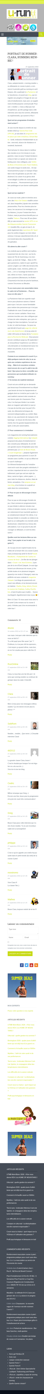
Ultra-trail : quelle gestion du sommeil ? (22, 1036)
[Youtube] (31, 965)
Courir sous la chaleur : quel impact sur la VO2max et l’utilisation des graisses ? (22, 1088)
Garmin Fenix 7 (14, 1363)
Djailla (19, 586)
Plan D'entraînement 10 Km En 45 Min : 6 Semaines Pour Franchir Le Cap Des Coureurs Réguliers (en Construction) (22, 1279)
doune (11, 628)
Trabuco (16, 218)
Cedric (11, 783)
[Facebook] (22, 965)
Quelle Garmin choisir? (17, 1383)
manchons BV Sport (30, 230)
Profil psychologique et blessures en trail (21, 1239)
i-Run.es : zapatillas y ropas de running (23, 1375)
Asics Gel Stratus (21, 200)
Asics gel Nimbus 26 (16, 1354)
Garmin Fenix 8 (14, 1366)
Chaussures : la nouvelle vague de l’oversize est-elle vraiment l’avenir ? (20, 1306)
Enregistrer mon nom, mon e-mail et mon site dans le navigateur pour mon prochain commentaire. (22, 947)
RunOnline (13, 664)
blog (29, 95)
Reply (10, 655)
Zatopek (34, 438)
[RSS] (36, 965)
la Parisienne (31, 92)
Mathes (11, 899)
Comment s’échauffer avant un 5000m (22, 1048)
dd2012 (11, 750)
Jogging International (21, 438)
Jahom (29, 586)
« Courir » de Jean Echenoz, (22, 562)
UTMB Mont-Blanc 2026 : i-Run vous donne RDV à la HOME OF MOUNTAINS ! (21, 1028)
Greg (24, 586)
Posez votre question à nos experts (20, 1011)
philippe (11, 843)
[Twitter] (26, 965)
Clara (10, 694)
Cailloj (27, 589)
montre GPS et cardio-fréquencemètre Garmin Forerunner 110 (23, 224)
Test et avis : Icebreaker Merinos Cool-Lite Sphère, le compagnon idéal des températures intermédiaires (21, 1064)
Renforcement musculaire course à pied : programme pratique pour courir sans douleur (22, 1257)
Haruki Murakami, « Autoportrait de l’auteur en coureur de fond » (22, 556)
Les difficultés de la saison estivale (20, 1072)
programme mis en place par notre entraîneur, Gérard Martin (23, 136)
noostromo (13, 872)
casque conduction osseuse (19, 1360)
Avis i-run (12, 1357)
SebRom (12, 723)
